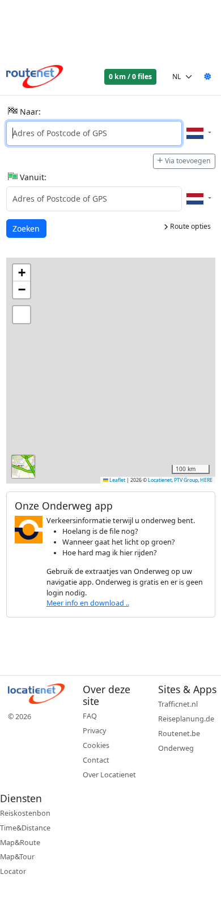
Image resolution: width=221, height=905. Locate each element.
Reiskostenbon (25, 813)
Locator (13, 871)
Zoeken (27, 228)
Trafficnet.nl (178, 704)
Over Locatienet (109, 775)
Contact (96, 760)
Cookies (96, 745)
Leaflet (116, 480)
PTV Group (186, 480)
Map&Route (20, 842)
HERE (206, 480)
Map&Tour (17, 857)
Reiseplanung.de (186, 719)
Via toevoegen (188, 161)
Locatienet (160, 480)
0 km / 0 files (130, 76)
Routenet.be (179, 733)
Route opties (189, 226)
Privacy (94, 731)
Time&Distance (25, 828)
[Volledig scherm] (21, 314)
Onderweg (176, 748)
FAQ (90, 716)
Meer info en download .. (87, 603)
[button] (21, 272)
